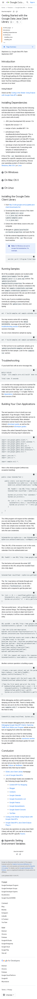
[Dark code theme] (33, 256)
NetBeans (19, 765)
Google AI (4, 978)
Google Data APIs (20, 7)
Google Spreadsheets (17, 806)
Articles (30, 7)
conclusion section (28, 738)
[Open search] (27, 2)
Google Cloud (6, 947)
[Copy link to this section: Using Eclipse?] (14, 89)
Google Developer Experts (10, 891)
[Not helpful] (16, 11)
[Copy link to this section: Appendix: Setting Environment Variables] (27, 844)
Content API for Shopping (18, 785)
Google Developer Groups (9, 888)
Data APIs (21, 2)
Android (4, 931)
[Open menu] (3, 2)
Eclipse (11, 765)
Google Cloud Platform (9, 975)
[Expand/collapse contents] (12, 28)
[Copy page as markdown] (17, 22)
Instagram (5, 913)
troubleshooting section (10, 326)
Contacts (12, 792)
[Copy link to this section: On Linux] (16, 188)
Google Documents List (17, 799)
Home (3, 7)
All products (5, 981)
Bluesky (4, 910)
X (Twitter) (5, 919)
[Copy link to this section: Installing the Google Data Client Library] (18, 200)
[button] (18, 47)
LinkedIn (4, 916)
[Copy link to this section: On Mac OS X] (21, 180)
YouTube (12, 813)
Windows (5, 165)
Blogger (12, 788)
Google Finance (14, 802)
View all (4, 953)
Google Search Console (17, 810)
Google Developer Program (10, 885)
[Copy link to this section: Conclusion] (16, 751)
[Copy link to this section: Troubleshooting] (21, 361)
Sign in (32, 2)
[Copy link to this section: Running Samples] (22, 269)
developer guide (13, 424)
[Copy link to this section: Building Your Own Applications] (4, 407)
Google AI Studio (7, 940)
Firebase (4, 937)
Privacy (9, 989)
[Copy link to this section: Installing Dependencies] (29, 103)
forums (22, 834)
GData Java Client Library (14, 772)
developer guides (20, 426)
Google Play (5, 950)
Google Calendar (15, 795)
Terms (4, 989)
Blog (3, 906)
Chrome (4, 934)
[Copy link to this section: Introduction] (17, 62)
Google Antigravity (7, 943)
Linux (20, 165)
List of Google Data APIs (14, 775)
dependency (8, 394)
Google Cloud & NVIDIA (8, 898)
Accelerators (6, 895)
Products (10, 7)
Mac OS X (12, 165)
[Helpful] (13, 11)
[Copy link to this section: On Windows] (20, 172)
